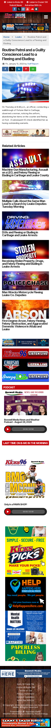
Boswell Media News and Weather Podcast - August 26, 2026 (21, 420)
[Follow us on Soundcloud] (32, 9)
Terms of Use (25, 690)
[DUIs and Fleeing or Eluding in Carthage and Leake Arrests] (25, 220)
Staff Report (32, 64)
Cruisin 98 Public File (25, 687)
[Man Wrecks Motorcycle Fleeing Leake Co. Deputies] (25, 280)
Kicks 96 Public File (25, 684)
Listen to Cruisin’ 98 (38, 2)
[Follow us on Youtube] (28, 9)
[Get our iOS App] (36, 9)
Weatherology (41, 713)
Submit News (16, 5)
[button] (46, 17)
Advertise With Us (33, 5)
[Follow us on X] (19, 9)
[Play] (8, 429)
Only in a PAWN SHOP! (15, 504)
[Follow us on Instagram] (23, 9)
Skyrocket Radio (33, 711)
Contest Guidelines (25, 697)
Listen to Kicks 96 (14, 2)
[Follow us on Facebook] (15, 9)
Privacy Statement (25, 693)
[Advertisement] (25, 27)
